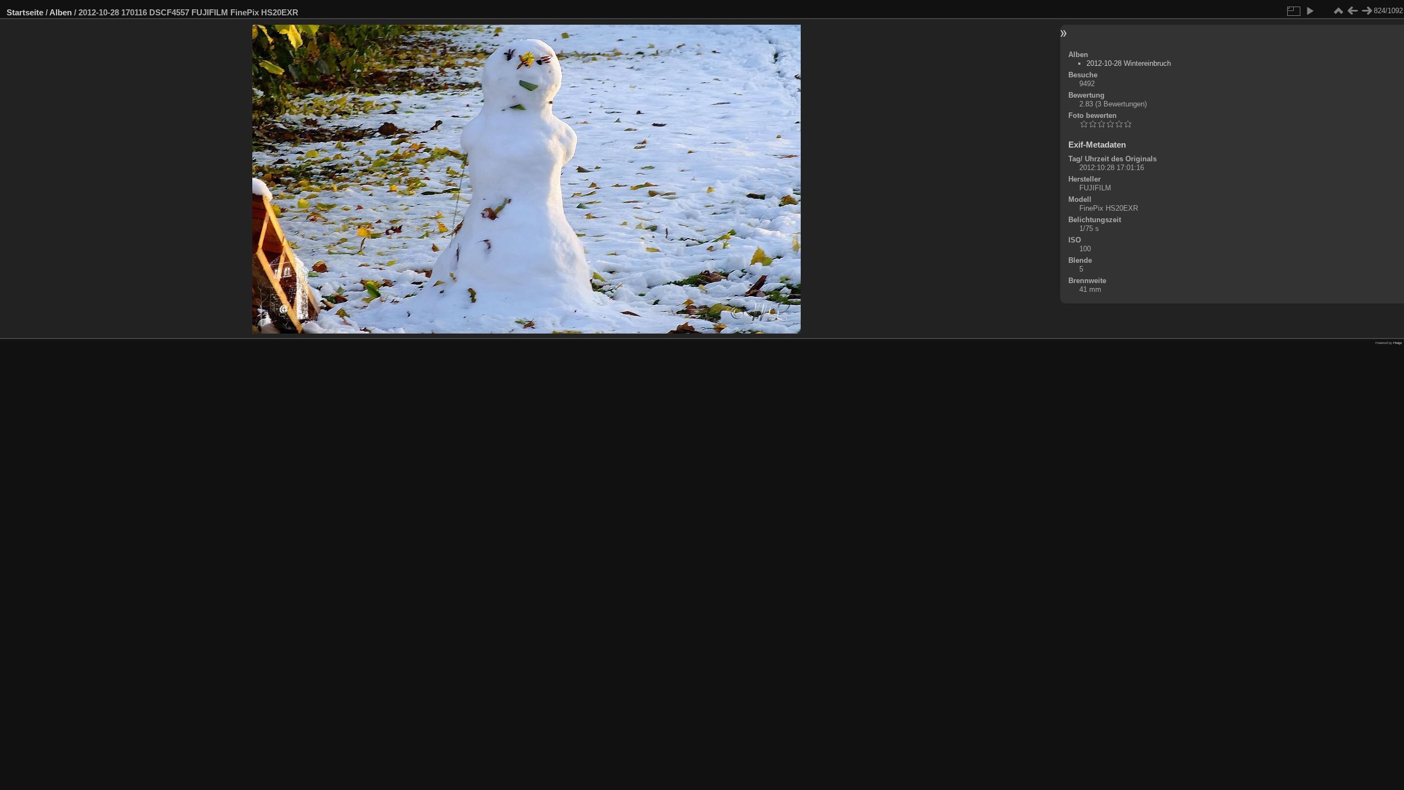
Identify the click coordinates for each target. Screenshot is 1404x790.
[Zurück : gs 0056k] (1352, 11)
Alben (60, 12)
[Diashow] (1310, 11)
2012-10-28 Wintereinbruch (1128, 63)
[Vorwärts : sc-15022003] (1367, 11)
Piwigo (1397, 343)
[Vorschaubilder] (1338, 11)
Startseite (25, 12)
